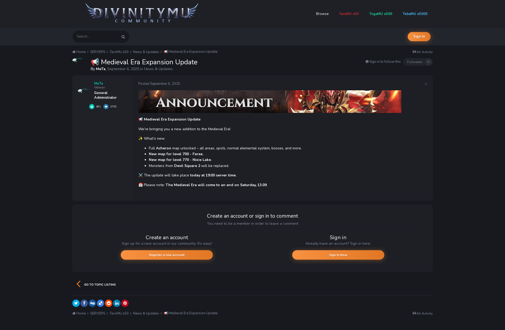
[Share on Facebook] (84, 303)
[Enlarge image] (269, 101)
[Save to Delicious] (100, 303)
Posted (159, 83)
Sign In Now (338, 255)
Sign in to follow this (385, 61)
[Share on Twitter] (76, 303)
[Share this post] (425, 84)
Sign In (419, 36)
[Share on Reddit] (108, 303)
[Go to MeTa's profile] (78, 60)
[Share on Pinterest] (125, 303)
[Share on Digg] (92, 303)
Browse (322, 14)
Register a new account (166, 255)
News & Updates (158, 68)
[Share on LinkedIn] (116, 303)
